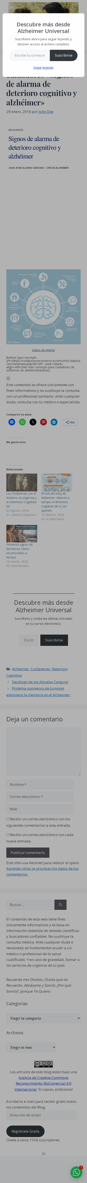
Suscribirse (63, 55)
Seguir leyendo (43, 68)
